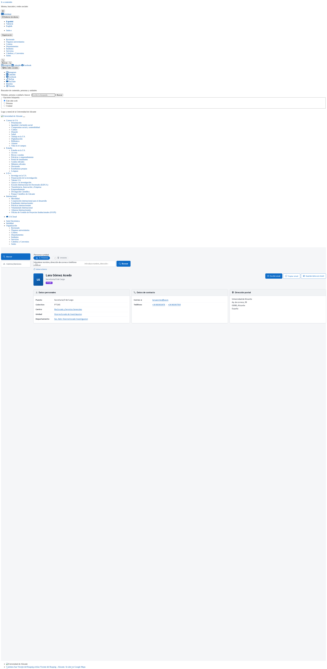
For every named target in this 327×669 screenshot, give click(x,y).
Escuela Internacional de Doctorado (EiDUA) (29, 185)
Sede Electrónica (13, 221)
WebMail (10, 223)
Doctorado (15, 166)
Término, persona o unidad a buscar (15, 95)
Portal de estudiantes (19, 159)
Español (9, 21)
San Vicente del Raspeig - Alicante (45, 667)
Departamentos (12, 46)
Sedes (8, 56)
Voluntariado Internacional (22, 208)
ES (10, 17)
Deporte (14, 132)
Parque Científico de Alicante (23, 194)
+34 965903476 (158, 304)
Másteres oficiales (18, 164)
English (9, 26)
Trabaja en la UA (18, 136)
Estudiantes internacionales (22, 203)
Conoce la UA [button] (12, 120)
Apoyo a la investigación (21, 182)
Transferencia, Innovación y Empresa (26, 187)
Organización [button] (11, 226)
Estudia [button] (9, 148)
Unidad (9, 106)
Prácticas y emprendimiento (22, 157)
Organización (7, 35)
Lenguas (14, 171)
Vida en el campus (18, 146)
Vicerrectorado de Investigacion (68, 314)
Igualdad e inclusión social (22, 125)
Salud (13, 134)
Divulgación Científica (20, 192)
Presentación (16, 123)
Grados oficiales (17, 162)
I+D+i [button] (8, 173)
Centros (9, 44)
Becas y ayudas (17, 155)
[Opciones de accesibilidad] (3, 11)
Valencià (9, 24)
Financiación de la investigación (24, 178)
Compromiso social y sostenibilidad (25, 127)
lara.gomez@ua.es (160, 300)
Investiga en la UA (18, 175)
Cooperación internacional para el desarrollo (29, 201)
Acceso (14, 153)
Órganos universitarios (15, 42)
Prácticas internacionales (21, 205)
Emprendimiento (18, 189)
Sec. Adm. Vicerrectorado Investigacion (71, 319)
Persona (9, 103)
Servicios (10, 51)
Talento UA (16, 180)
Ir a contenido (6, 2)
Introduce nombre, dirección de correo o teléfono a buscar (55, 264)
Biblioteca (15, 141)
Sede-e (9, 30)
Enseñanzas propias (19, 169)
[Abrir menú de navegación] (24, 116)
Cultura (14, 130)
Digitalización (16, 139)
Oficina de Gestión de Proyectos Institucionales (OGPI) (33, 212)
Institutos (9, 49)
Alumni (14, 143)
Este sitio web (11, 101)
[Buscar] (3, 60)
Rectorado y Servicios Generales (68, 309)
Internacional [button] (11, 196)
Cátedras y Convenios (15, 53)
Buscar (59, 95)
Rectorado (10, 39)
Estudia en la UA (18, 150)
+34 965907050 (174, 304)
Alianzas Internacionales (21, 210)
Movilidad (15, 198)
